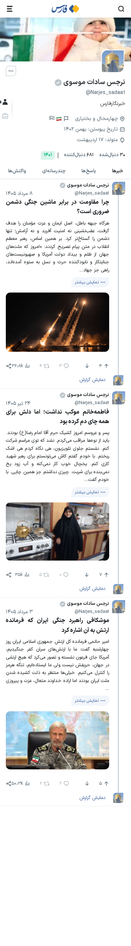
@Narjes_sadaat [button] (92, 193)
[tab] (117, 171)
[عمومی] (4, 102)
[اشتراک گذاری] (9, 366)
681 (79, 155)
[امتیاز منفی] (86, 366)
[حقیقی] (4, 116)
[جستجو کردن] (121, 9)
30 (112, 155)
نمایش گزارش (92, 380)
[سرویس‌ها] (10, 9)
